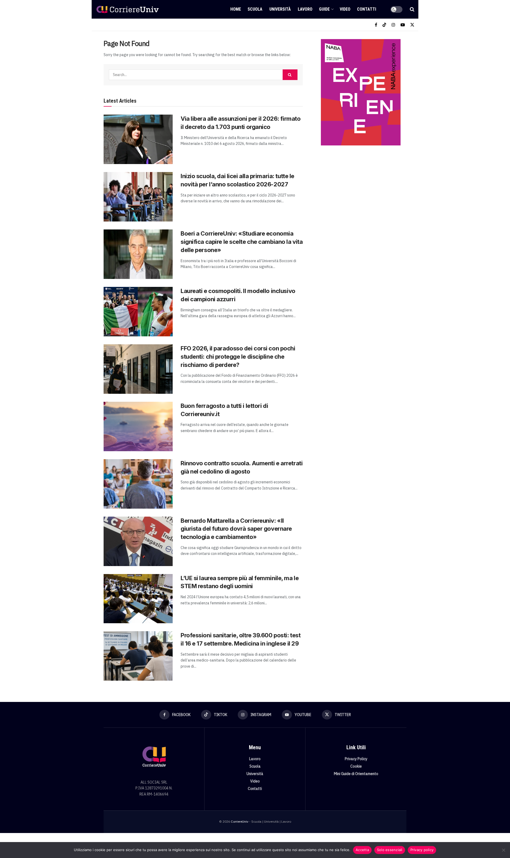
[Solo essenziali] (503, 850)
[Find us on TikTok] (384, 25)
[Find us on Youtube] (403, 25)
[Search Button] (412, 9)
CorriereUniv (239, 821)
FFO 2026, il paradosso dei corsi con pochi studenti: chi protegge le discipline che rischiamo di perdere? (238, 356)
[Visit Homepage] (127, 9)
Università (280, 9)
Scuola (255, 9)
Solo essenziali (389, 850)
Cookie (356, 766)
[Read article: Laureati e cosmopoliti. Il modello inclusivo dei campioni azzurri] (138, 311)
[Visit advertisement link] (360, 92)
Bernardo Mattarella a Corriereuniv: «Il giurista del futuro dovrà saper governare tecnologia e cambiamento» (236, 529)
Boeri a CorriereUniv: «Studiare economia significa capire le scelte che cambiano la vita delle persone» (242, 241)
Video (345, 9)
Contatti (366, 9)
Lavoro (305, 9)
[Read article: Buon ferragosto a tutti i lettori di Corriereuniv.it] (138, 426)
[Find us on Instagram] (393, 25)
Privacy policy (422, 850)
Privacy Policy (356, 758)
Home (235, 9)
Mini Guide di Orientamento (356, 773)
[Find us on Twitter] (412, 25)
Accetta (362, 850)
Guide (324, 9)
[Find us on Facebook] (376, 25)
